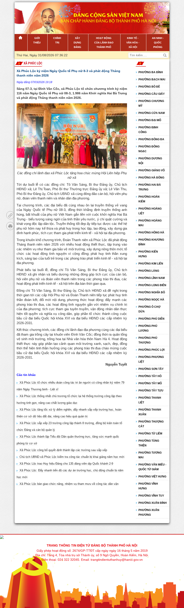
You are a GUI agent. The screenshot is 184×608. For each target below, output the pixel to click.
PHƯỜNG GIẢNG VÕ (151, 170)
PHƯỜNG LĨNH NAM (151, 278)
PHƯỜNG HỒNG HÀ (151, 232)
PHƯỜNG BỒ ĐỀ (149, 86)
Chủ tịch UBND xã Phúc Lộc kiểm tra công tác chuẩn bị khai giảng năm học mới (72, 457)
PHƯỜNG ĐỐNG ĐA (151, 139)
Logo (37, 15)
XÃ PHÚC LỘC (33, 63)
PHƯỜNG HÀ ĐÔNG (151, 177)
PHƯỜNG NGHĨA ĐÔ (151, 292)
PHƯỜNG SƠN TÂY (151, 369)
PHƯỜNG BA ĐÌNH (150, 72)
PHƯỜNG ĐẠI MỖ (149, 120)
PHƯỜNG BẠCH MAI (151, 79)
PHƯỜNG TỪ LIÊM (150, 433)
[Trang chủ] (21, 42)
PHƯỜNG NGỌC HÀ (151, 299)
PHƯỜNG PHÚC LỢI (151, 349)
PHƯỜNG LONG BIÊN (152, 285)
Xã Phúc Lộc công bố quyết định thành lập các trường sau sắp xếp (63, 450)
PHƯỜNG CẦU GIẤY (151, 93)
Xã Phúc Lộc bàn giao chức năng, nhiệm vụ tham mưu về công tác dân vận (69, 484)
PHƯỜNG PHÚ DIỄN (151, 318)
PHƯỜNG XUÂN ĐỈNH (152, 502)
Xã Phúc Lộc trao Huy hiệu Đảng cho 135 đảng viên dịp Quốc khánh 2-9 (66, 463)
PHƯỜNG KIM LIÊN (150, 263)
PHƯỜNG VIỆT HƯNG (152, 476)
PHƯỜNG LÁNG (148, 270)
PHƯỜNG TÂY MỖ (150, 383)
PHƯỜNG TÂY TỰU (150, 390)
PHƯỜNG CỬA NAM (151, 113)
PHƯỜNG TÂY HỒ (150, 376)
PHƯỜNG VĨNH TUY (151, 495)
